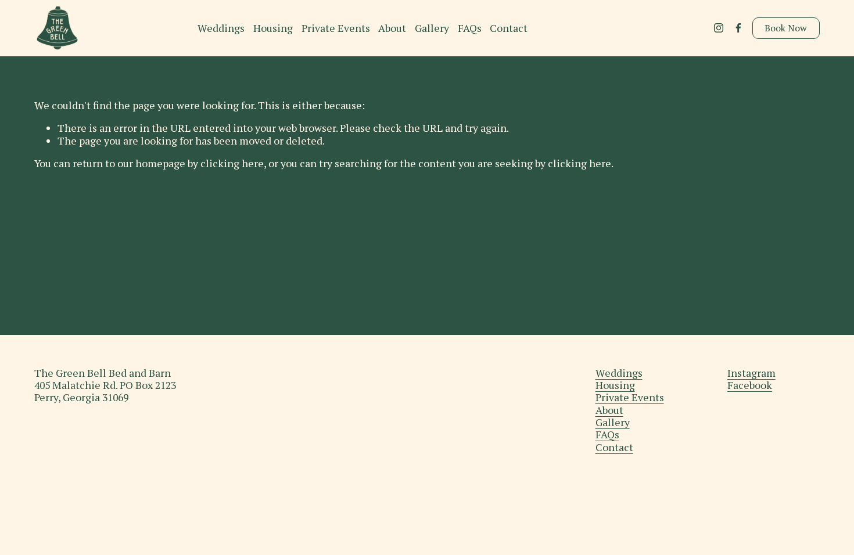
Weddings (221, 28)
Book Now (786, 27)
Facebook (749, 385)
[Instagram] (718, 28)
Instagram (751, 373)
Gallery (432, 28)
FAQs (470, 28)
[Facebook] (738, 28)
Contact (509, 28)
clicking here (232, 163)
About (392, 28)
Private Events (336, 28)
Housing (273, 28)
